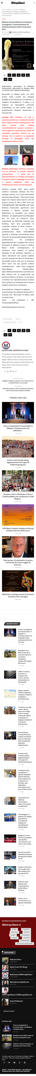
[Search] (34, 3)
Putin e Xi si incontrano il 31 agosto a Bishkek (24, 901)
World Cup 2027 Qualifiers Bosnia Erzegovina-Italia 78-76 (25, 855)
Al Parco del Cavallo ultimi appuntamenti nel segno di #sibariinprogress (18, 462)
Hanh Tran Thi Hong (18, 967)
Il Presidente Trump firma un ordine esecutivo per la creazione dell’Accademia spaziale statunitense (24, 739)
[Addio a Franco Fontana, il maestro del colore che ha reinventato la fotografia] (10, 675)
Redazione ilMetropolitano (15, 350)
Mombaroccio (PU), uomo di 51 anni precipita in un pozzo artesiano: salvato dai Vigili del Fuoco (24, 657)
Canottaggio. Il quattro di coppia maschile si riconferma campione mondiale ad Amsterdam (25, 821)
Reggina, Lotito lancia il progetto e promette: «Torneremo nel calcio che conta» (25, 840)
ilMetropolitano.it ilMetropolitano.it (17, 995)
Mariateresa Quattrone (19, 982)
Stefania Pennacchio (9, 322)
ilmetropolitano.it (7, 9)
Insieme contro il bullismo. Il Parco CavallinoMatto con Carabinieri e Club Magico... (18, 496)
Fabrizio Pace (15, 959)
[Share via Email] (10, 79)
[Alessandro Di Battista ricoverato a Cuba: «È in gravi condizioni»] (10, 801)
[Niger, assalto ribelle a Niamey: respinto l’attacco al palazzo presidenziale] (10, 694)
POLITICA (14, 932)
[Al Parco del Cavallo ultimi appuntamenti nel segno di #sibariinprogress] (18, 446)
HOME (14, 929)
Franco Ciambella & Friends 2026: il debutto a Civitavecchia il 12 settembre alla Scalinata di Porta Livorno (25, 636)
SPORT (13, 935)
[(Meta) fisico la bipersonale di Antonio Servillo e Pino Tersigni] (18, 581)
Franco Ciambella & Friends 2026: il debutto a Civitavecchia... (22, 1027)
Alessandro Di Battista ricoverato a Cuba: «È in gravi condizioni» (24, 802)
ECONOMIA (26, 935)
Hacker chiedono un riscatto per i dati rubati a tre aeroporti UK (25, 870)
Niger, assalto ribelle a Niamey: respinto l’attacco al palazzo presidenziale (25, 695)
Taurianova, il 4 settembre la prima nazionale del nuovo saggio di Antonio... (18, 562)
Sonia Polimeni (16, 1001)
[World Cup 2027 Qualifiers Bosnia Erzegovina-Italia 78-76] (10, 855)
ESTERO (27, 932)
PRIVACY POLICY (9, 1011)
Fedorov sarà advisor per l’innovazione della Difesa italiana (23, 886)
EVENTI (16, 9)
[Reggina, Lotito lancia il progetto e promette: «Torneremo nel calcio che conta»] (10, 839)
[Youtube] (14, 1063)
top (20, 322)
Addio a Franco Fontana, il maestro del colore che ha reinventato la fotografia (24, 677)
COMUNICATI (25, 941)
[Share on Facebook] (14, 75)
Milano (18, 319)
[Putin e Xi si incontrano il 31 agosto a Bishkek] (10, 902)
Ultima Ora (7, 1021)
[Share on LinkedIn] (28, 75)
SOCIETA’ (26, 938)
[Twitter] (9, 1063)
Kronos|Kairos (7, 319)
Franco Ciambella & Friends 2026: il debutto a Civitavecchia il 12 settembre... (18, 428)
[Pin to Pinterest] (23, 75)
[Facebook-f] (4, 1063)
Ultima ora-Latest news (24, 943)
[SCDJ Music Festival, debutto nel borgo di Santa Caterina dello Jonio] (18, 515)
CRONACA (26, 929)
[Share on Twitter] (18, 75)
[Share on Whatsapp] (5, 79)
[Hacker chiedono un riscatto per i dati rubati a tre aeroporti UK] (10, 870)
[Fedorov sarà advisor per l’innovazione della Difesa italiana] (10, 885)
